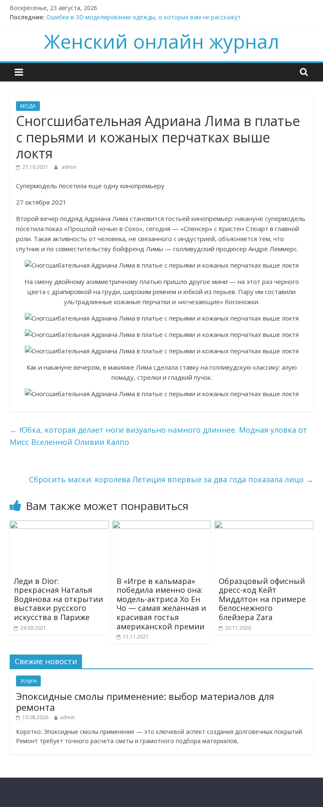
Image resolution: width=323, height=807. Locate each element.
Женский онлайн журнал (161, 41)
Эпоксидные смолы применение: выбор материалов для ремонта (145, 701)
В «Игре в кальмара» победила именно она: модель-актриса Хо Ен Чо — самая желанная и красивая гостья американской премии (161, 603)
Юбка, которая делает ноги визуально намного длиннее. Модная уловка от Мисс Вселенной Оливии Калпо (158, 436)
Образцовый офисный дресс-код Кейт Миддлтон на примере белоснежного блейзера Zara (262, 599)
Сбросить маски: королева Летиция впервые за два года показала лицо (171, 479)
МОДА (28, 106)
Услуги (28, 680)
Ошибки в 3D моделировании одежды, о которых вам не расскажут (143, 17)
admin (69, 167)
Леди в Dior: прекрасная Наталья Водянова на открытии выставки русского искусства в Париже (58, 599)
